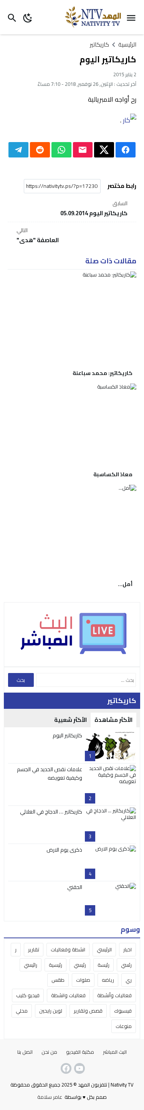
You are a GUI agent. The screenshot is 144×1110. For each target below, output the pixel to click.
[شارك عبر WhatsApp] (61, 149)
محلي (22, 1010)
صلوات (83, 979)
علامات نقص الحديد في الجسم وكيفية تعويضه (49, 773)
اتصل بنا (25, 1051)
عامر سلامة (49, 1097)
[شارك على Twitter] (104, 149)
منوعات (124, 1026)
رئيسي (80, 964)
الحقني (74, 887)
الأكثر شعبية (70, 719)
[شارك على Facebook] (126, 149)
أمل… (125, 584)
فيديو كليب (28, 995)
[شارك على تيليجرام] (18, 149)
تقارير (33, 949)
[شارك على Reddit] (40, 149)
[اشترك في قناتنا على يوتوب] (79, 1068)
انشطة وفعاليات (68, 949)
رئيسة (103, 964)
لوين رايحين (50, 1010)
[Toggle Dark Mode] (27, 17)
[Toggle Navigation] (133, 17)
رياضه (108, 979)
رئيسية (55, 964)
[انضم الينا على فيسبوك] (65, 1068)
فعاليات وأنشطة (114, 995)
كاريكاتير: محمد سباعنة (102, 373)
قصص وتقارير (88, 1010)
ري (129, 979)
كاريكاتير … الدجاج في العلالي (51, 812)
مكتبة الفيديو (80, 1051)
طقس (58, 979)
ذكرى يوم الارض (64, 850)
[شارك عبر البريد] (83, 149)
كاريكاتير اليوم (67, 735)
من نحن (49, 1051)
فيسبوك (123, 1010)
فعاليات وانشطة (68, 995)
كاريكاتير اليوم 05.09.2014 (93, 209)
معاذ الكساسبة (112, 474)
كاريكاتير (99, 44)
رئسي (126, 964)
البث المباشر (115, 1051)
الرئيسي (104, 949)
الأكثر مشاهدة (113, 719)
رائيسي (30, 964)
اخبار (127, 949)
